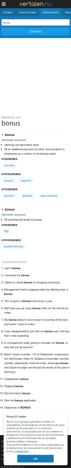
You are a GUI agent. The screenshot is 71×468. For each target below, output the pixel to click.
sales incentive (48, 195)
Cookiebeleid (21, 451)
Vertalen (7, 12)
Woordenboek (50, 12)
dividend (27, 195)
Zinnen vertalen (27, 12)
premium (9, 195)
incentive (9, 165)
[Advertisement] (35, 75)
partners (25, 421)
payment (26, 180)
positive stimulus (13, 246)
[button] (4, 4)
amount (8, 180)
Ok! (35, 458)
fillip (6, 231)
